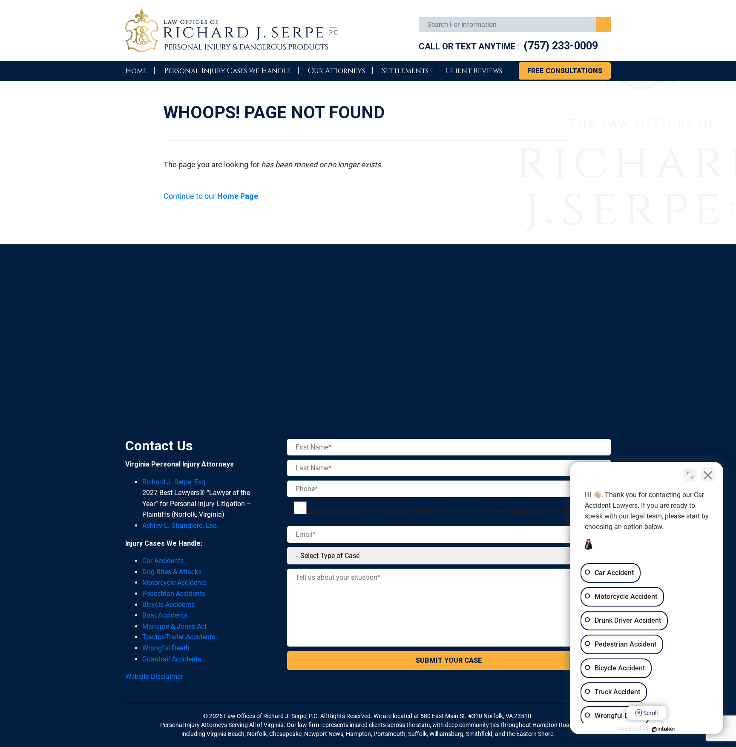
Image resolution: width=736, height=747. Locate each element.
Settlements (405, 71)
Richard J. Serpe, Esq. (174, 482)
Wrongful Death (166, 648)
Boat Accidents (164, 615)
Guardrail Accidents (171, 659)
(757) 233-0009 (560, 46)
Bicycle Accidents (168, 605)
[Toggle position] (690, 475)
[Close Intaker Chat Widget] (708, 475)
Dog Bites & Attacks (171, 572)
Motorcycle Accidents (174, 582)
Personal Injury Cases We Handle (227, 71)
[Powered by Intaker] (663, 729)
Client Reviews (474, 71)
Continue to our (211, 196)
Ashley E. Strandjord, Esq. (180, 525)
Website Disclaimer (154, 677)
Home (136, 71)
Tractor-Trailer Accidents (178, 637)
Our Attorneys (336, 71)
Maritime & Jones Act (174, 626)
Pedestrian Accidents (173, 594)
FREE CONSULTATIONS (564, 71)
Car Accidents (163, 561)
